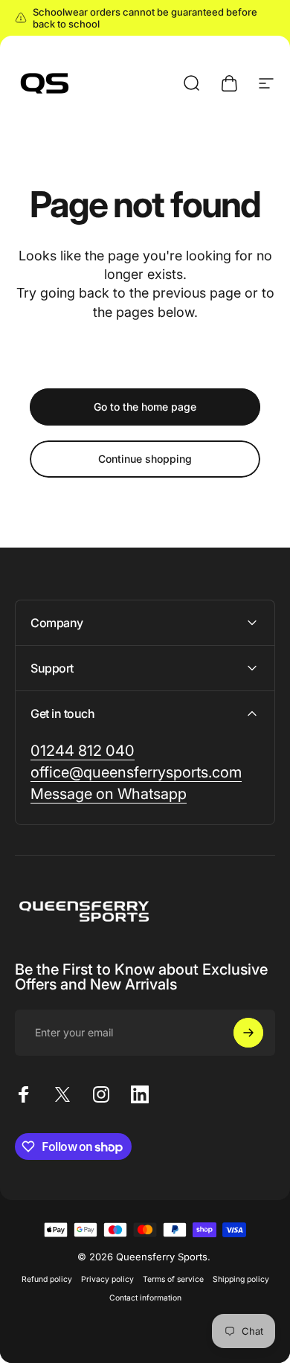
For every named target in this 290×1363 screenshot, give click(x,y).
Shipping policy (241, 1279)
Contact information (145, 1298)
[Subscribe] (248, 1033)
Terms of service (173, 1279)
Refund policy (47, 1279)
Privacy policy (107, 1279)
